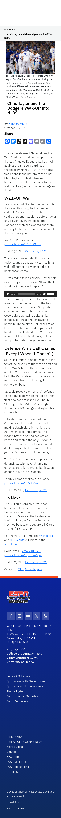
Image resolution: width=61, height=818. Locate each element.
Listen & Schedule (18, 676)
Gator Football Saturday (22, 696)
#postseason (13, 544)
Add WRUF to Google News (24, 742)
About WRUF (15, 737)
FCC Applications (18, 767)
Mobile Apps (15, 747)
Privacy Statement (15, 808)
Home (7, 29)
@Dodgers (46, 536)
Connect (12, 752)
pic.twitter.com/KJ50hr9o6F (22, 483)
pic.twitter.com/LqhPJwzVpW (23, 555)
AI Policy (12, 772)
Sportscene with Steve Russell (26, 681)
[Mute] (44, 294)
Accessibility (13, 802)
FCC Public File (16, 762)
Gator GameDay (17, 701)
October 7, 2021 (36, 251)
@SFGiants (17, 540)
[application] (30, 294)
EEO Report (14, 757)
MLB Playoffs (33, 569)
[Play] (8, 294)
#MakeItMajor (31, 551)
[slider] (51, 293)
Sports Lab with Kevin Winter (25, 686)
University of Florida (20, 662)
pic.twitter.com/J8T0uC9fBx (22, 244)
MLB (16, 29)
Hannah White (17, 124)
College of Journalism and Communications (24, 656)
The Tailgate (15, 691)
